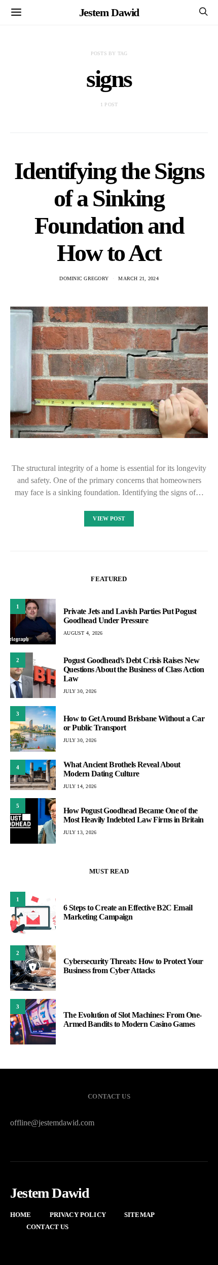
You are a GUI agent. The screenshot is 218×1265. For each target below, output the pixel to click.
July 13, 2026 (79, 832)
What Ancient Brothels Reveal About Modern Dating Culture (121, 769)
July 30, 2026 (79, 691)
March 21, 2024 (138, 278)
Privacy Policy (78, 1214)
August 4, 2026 (83, 633)
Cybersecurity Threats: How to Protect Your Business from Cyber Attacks (133, 966)
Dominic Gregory (83, 278)
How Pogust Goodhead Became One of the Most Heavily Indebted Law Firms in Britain (133, 815)
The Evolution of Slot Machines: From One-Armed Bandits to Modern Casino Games (132, 1019)
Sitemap (139, 1214)
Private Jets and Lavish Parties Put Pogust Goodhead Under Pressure (130, 616)
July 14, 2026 (79, 786)
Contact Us (47, 1227)
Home (20, 1214)
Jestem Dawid (109, 12)
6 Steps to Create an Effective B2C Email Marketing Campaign (127, 912)
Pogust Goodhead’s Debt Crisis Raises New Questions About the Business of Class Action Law (133, 669)
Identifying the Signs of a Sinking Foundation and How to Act (109, 211)
